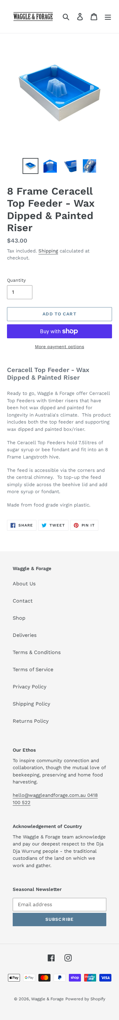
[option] (30, 166)
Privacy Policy (29, 687)
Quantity (16, 280)
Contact (23, 601)
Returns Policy (31, 721)
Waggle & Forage (47, 998)
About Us (24, 584)
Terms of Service (33, 669)
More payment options (59, 346)
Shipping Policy (31, 704)
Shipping (48, 251)
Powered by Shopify (85, 998)
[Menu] (108, 17)
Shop (19, 618)
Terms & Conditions (37, 652)
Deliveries (24, 635)
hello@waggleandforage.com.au (50, 795)
